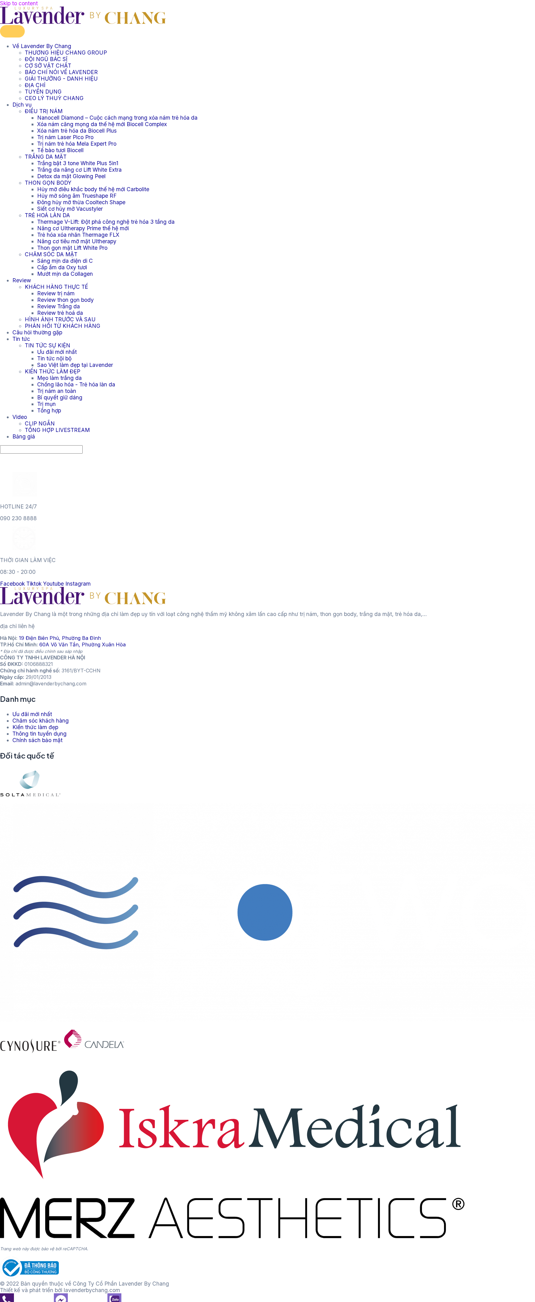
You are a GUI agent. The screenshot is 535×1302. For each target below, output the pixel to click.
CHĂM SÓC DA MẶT (51, 254)
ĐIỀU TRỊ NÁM (44, 111)
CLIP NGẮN (40, 423)
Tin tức (21, 339)
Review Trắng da (58, 306)
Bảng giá (23, 436)
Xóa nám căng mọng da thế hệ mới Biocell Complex (102, 124)
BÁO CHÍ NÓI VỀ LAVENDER (61, 72)
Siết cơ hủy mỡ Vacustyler (70, 208)
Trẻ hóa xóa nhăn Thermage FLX (78, 234)
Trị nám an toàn (56, 391)
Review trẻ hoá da (60, 313)
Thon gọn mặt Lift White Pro (72, 247)
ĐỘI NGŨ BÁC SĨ (46, 59)
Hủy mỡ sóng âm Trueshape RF (77, 195)
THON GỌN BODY (48, 182)
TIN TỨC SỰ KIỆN (47, 345)
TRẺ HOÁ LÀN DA (47, 215)
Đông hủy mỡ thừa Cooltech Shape (81, 202)
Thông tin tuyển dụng (39, 733)
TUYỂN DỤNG (43, 91)
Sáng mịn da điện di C (65, 260)
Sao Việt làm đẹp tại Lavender (75, 365)
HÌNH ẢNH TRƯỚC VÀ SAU (60, 319)
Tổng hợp (49, 410)
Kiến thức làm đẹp (35, 727)
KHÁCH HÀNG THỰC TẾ (56, 287)
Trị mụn (46, 404)
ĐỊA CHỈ (35, 85)
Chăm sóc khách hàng (40, 720)
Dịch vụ (22, 104)
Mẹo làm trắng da (59, 378)
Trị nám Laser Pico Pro (65, 137)
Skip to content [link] (19, 3)
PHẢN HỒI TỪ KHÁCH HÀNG (62, 326)
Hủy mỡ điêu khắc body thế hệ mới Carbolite (93, 189)
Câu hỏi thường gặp (37, 332)
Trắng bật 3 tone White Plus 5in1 (77, 163)
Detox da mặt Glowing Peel (71, 176)
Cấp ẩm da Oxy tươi (62, 267)
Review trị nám (56, 293)
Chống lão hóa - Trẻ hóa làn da (76, 384)
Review (21, 280)
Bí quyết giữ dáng (59, 397)
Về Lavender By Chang (41, 46)
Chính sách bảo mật (37, 740)
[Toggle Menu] (12, 31)
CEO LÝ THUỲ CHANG (54, 98)
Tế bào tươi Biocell (60, 150)
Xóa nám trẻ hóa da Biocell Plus (77, 130)
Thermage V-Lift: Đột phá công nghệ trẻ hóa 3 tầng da (106, 221)
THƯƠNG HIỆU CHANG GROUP (66, 52)
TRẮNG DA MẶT (46, 156)
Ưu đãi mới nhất (57, 352)
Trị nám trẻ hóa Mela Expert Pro (76, 143)
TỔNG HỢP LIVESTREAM (57, 430)
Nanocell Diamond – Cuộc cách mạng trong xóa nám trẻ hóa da (117, 117)
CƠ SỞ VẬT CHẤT (48, 65)
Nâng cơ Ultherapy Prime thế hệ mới (83, 228)
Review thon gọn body (65, 300)
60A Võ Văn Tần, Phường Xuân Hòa (82, 644)
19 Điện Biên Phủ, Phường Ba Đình (60, 638)
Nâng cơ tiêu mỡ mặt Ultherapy (76, 241)
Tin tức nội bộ (54, 358)
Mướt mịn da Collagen (65, 274)
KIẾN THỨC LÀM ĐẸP (52, 371)
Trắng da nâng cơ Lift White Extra (79, 169)
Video (19, 417)
